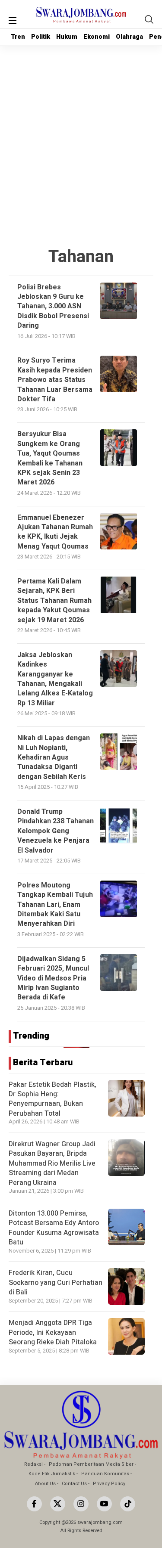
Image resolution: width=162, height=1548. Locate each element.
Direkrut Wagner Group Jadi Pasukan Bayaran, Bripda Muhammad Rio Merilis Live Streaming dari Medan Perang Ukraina (52, 1163)
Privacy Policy (109, 1483)
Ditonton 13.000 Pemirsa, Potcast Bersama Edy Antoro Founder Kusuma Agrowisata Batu (54, 1227)
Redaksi (33, 1464)
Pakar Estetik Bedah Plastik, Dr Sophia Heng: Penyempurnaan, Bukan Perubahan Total (52, 1099)
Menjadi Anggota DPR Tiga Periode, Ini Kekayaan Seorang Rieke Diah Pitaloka (53, 1332)
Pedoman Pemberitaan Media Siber (91, 1464)
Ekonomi (96, 36)
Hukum (66, 36)
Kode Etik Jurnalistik (52, 1473)
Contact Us (74, 1483)
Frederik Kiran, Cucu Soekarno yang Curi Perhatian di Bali (55, 1282)
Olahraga (129, 36)
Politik (40, 36)
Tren (18, 36)
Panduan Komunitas (105, 1473)
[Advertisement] (81, 131)
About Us (45, 1483)
